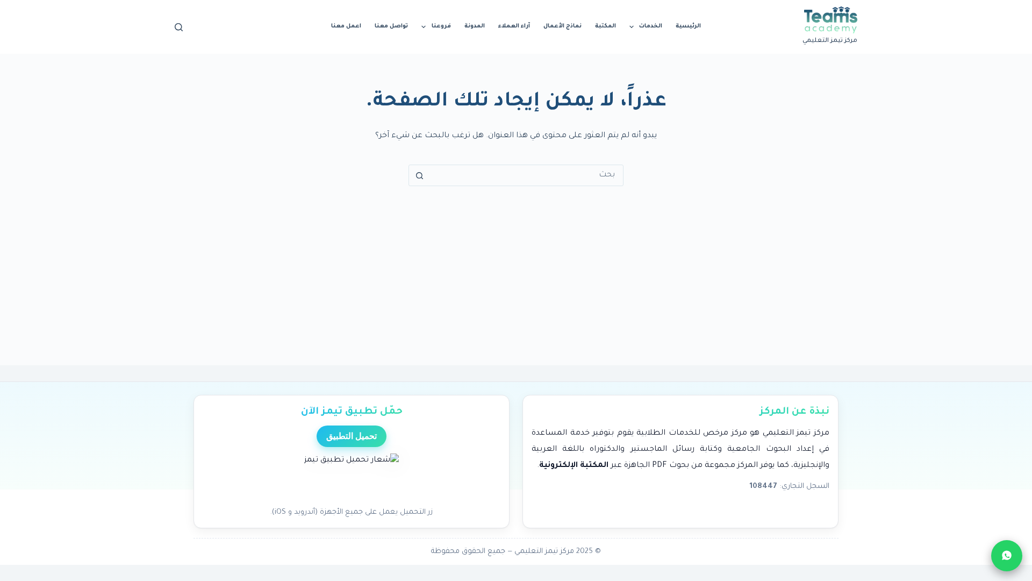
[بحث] (179, 27)
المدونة (474, 26)
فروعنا (441, 26)
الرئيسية (688, 26)
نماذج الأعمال (562, 26)
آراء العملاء (514, 26)
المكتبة (605, 26)
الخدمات (650, 26)
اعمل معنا (346, 26)
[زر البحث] (419, 175)
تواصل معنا (391, 26)
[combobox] (526, 175)
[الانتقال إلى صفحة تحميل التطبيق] (351, 477)
